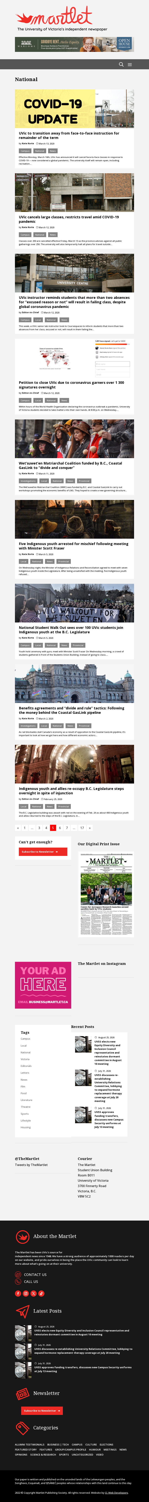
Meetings (110, 1449)
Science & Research (43, 1454)
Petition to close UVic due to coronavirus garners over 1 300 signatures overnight (71, 384)
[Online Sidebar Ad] (43, 1007)
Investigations (28, 480)
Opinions (21, 1454)
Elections (106, 1444)
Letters (25, 1072)
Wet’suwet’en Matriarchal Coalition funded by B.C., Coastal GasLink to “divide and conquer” (70, 465)
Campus (25, 150)
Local (38, 319)
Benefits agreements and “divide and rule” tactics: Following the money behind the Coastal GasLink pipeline (71, 710)
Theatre (25, 1106)
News (53, 150)
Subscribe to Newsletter (38, 851)
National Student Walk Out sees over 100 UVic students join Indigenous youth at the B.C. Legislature (71, 629)
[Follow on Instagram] (26, 1293)
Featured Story (26, 1449)
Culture (91, 1444)
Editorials (26, 1066)
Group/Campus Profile (70, 1449)
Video (99, 1454)
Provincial (84, 480)
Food (24, 1093)
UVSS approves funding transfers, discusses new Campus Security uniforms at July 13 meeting (108, 1119)
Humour (95, 1449)
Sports (25, 1113)
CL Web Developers (116, 1492)
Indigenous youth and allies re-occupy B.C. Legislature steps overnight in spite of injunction (71, 790)
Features (46, 1449)
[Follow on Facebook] (18, 1293)
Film (23, 1086)
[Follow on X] (33, 1293)
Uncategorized (82, 1454)
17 (82, 828)
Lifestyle (26, 1120)
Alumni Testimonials (29, 1444)
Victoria (25, 1059)
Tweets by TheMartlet (31, 1165)
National (39, 150)
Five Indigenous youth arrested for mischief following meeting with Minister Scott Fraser (73, 545)
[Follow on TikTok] (41, 1293)
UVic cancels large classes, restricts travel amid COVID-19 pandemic (69, 219)
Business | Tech (58, 1444)
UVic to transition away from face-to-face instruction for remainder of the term (69, 135)
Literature (26, 1100)
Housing (26, 1127)
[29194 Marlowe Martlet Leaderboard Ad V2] (74, 51)
